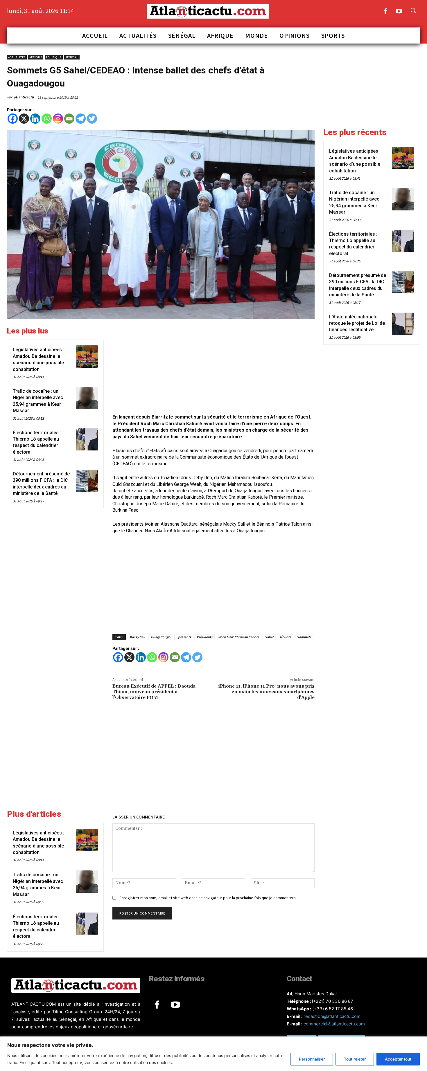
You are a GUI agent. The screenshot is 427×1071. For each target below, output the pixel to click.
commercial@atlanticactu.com (334, 1024)
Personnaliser (312, 1058)
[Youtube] (399, 11)
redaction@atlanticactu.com (332, 1016)
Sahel (269, 637)
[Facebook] (385, 11)
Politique (54, 57)
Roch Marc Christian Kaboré (238, 637)
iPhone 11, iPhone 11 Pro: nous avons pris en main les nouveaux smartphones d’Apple (266, 691)
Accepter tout (398, 1058)
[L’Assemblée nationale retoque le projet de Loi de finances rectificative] (403, 324)
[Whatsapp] (47, 118)
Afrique (35, 57)
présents (184, 637)
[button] (413, 10)
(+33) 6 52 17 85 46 (332, 1008)
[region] (213, 1053)
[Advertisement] (213, 367)
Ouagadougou (161, 637)
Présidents (204, 637)
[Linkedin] (35, 118)
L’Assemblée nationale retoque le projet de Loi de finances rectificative (357, 323)
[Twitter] (92, 118)
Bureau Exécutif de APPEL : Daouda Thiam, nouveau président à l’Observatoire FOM (153, 691)
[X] (24, 118)
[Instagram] (58, 118)
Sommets (304, 637)
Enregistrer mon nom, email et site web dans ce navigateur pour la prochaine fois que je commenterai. (208, 897)
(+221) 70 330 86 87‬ (332, 1001)
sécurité (285, 637)
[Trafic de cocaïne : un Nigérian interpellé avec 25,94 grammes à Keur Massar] (87, 398)
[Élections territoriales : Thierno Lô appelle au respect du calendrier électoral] (87, 439)
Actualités (17, 57)
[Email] (69, 118)
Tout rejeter (355, 1058)
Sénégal (71, 57)
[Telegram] (81, 118)
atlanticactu (24, 97)
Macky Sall (137, 637)
